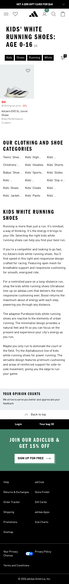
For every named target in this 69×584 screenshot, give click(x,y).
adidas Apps (42, 512)
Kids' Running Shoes (52, 158)
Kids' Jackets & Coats (12, 196)
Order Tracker (11, 502)
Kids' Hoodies (34, 165)
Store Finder (42, 492)
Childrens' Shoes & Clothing (10, 165)
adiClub (39, 482)
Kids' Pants (32, 195)
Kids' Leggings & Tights (54, 188)
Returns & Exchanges (16, 492)
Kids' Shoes (11, 188)
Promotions (10, 522)
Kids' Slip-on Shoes (55, 181)
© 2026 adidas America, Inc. (34, 579)
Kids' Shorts (55, 165)
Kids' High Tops (32, 158)
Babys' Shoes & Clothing (12, 173)
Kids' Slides (55, 172)
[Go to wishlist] (15, 14)
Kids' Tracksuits (54, 196)
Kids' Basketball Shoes (32, 181)
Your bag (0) (46, 424)
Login (18, 424)
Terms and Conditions (16, 565)
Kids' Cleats (33, 188)
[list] (28, 58)
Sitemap (8, 532)
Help (6, 482)
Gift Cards (41, 502)
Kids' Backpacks (10, 181)
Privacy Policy (43, 551)
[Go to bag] (62, 14)
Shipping (8, 512)
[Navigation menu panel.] (6, 14)
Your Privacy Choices (10, 553)
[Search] (53, 14)
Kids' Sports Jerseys (33, 173)
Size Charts (41, 522)
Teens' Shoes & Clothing (12, 158)
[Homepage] (33, 15)
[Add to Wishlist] (28, 71)
